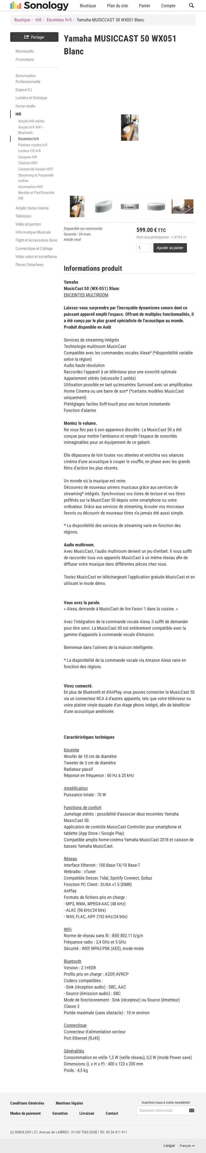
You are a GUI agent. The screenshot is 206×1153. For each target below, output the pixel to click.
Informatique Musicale (33, 232)
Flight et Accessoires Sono (36, 240)
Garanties (60, 1113)
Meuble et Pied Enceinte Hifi (36, 195)
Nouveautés (25, 51)
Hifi (18, 114)
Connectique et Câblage (34, 248)
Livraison (86, 1113)
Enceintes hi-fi (28, 139)
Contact (112, 1113)
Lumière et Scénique (31, 97)
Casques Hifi (27, 157)
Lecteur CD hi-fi (29, 151)
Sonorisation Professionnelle (28, 78)
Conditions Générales (27, 1103)
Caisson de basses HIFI (35, 169)
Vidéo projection (28, 224)
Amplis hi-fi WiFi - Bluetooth (30, 130)
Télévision (23, 216)
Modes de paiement (25, 1113)
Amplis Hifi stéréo (31, 121)
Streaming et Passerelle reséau (36, 178)
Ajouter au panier (170, 247)
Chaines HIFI (28, 163)
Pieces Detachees (29, 264)
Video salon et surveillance (36, 256)
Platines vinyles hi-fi (32, 145)
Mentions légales (69, 1103)
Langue (169, 1145)
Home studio (25, 106)
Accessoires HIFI (30, 187)
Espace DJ (24, 89)
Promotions (25, 59)
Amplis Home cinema (32, 208)
